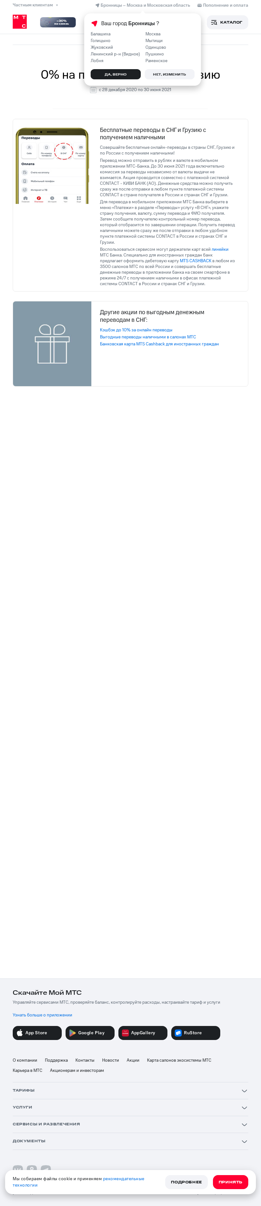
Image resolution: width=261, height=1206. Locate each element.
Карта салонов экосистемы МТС (179, 1060)
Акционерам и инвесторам (77, 1070)
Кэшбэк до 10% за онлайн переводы (136, 330)
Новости (110, 1060)
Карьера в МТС (27, 1070)
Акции (133, 1060)
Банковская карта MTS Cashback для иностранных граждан (159, 344)
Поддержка (56, 1060)
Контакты (85, 1060)
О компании (25, 1060)
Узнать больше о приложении (42, 1015)
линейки (220, 249)
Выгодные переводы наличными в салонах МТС (148, 337)
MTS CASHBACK (195, 261)
